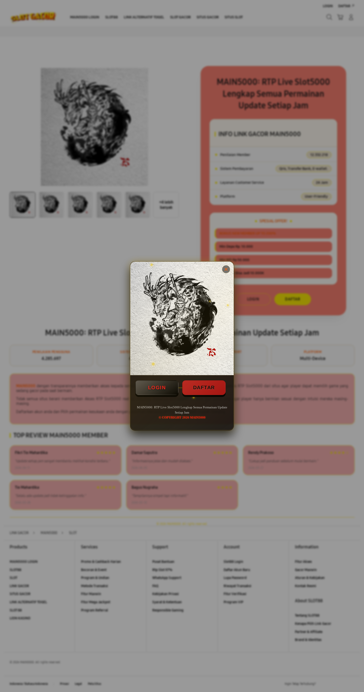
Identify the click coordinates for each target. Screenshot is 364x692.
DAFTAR (204, 387)
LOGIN (157, 387)
